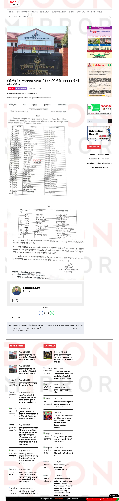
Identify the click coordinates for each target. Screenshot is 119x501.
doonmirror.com (103, 159)
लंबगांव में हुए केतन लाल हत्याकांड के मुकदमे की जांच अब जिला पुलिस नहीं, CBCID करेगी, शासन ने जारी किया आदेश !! (28, 458)
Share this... (46, 307)
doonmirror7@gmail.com (102, 163)
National (81, 12)
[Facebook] (12, 300)
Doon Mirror (58, 499)
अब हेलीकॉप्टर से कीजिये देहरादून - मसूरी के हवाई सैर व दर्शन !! (62, 390)
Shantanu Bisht (16, 318)
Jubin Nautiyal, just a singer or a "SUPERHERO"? (62, 467)
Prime (99, 12)
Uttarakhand (14, 17)
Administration (23, 12)
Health (71, 12)
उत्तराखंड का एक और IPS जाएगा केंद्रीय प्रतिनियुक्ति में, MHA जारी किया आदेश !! (28, 357)
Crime (35, 12)
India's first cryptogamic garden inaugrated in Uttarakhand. (63, 404)
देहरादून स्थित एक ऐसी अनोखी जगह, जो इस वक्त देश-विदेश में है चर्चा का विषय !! (63, 439)
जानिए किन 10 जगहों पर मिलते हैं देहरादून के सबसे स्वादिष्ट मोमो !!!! (63, 453)
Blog (25, 17)
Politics (91, 12)
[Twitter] (17, 300)
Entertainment (59, 12)
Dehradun (44, 12)
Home (10, 12)
